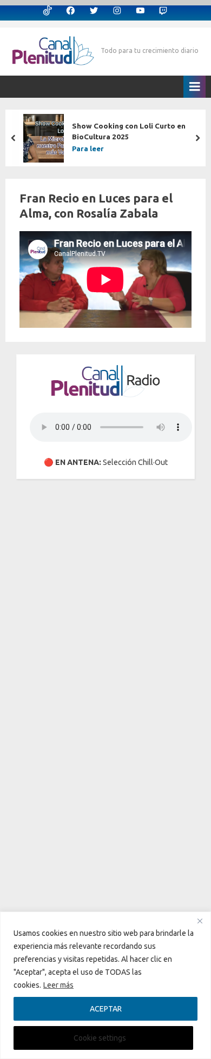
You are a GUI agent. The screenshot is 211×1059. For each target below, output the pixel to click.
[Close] (199, 920)
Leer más (58, 985)
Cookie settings (100, 1038)
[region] (105, 985)
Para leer (88, 149)
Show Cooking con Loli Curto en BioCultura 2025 (129, 131)
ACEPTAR (106, 1008)
